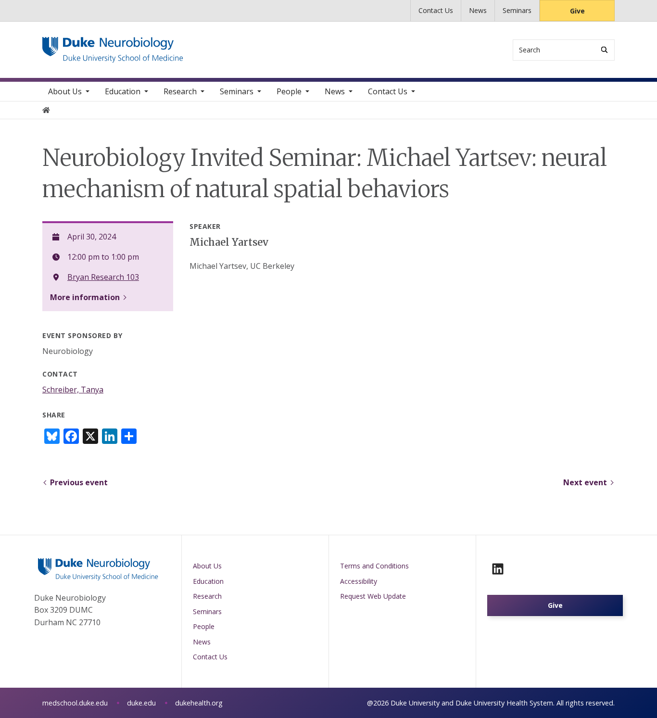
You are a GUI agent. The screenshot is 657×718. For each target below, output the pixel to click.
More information (85, 297)
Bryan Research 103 (103, 277)
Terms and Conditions (374, 565)
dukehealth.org (199, 702)
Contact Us (435, 10)
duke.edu (141, 702)
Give (577, 10)
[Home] (112, 46)
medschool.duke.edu (75, 702)
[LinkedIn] (497, 568)
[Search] (604, 49)
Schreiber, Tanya (72, 389)
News (478, 10)
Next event (585, 482)
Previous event (79, 482)
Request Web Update (373, 596)
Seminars (517, 10)
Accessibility (358, 581)
